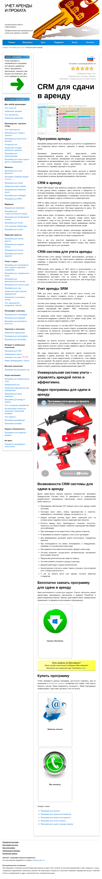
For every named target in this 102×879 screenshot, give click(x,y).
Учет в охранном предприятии (17, 405)
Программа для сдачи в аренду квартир (57, 824)
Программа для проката (50, 811)
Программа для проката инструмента (56, 818)
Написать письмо (55, 729)
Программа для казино (14, 183)
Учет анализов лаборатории (16, 226)
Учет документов (11, 115)
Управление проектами (14, 118)
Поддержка (59, 42)
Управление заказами (13, 111)
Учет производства (12, 130)
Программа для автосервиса (16, 336)
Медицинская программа (15, 208)
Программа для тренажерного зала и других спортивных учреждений (17, 267)
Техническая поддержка (11, 851)
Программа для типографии (16, 315)
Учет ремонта (10, 417)
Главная (11, 42)
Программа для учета (10, 845)
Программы (27, 42)
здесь (84, 668)
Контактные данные (10, 853)
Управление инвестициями (15, 186)
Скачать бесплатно (55, 641)
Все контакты (55, 784)
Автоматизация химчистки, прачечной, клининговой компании (15, 411)
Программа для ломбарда (15, 195)
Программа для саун (13, 288)
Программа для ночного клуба (17, 285)
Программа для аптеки (14, 223)
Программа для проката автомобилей (56, 814)
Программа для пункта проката (53, 821)
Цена (43, 42)
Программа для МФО (13, 199)
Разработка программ (10, 842)
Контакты (90, 42)
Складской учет (11, 144)
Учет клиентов (10, 108)
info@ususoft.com (38, 860)
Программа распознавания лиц (17, 370)
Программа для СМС (13, 351)
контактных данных (56, 683)
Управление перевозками (15, 333)
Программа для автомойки (15, 339)
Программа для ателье (14, 250)
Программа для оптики (14, 229)
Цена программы (9, 848)
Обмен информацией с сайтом (17, 361)
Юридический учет (12, 385)
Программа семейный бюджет (17, 177)
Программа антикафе (13, 424)
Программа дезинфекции (15, 420)
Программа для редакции (15, 318)
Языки (74, 42)
